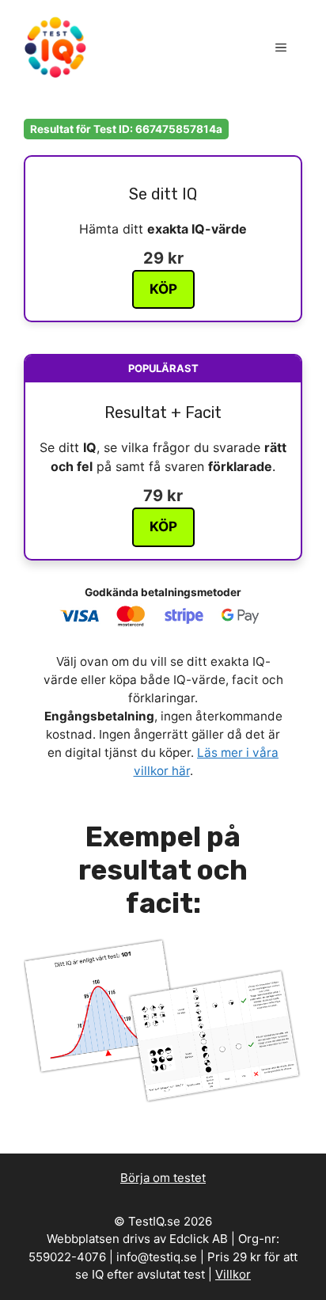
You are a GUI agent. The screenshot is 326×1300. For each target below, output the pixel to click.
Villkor (233, 1274)
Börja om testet (163, 1177)
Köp (163, 289)
